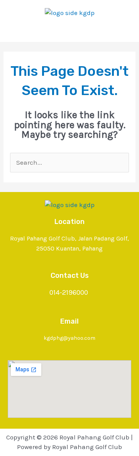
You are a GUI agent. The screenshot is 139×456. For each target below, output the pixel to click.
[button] (69, 30)
